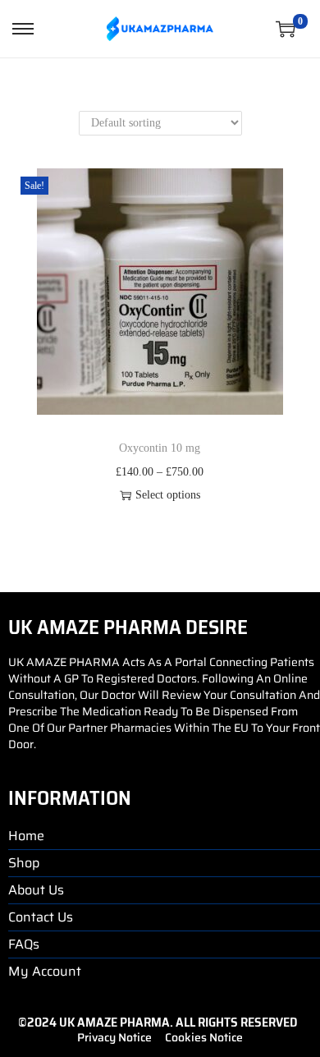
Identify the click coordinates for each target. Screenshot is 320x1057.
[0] (285, 29)
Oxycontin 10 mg (159, 448)
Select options (167, 495)
